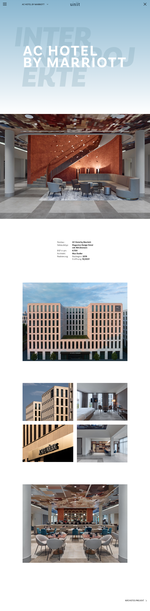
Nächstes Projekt (134, 600)
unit (75, 4)
